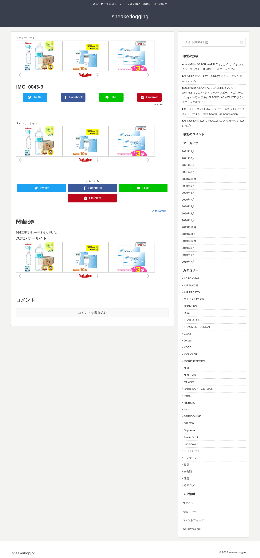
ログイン (188, 503)
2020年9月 (188, 185)
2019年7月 (188, 261)
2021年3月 (188, 171)
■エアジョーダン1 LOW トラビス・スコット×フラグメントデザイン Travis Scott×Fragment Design (213, 111)
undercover (191, 443)
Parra (187, 395)
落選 (186, 478)
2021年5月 (188, 165)
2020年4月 (188, 213)
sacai (187, 409)
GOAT (187, 333)
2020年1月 (188, 220)
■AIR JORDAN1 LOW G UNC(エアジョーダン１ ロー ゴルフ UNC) (213, 78)
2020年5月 (188, 206)
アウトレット (192, 450)
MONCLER (190, 354)
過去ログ (189, 485)
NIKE (187, 368)
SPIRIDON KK (192, 416)
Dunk (187, 312)
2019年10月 (189, 240)
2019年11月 (189, 234)
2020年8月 (188, 192)
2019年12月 (189, 227)
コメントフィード (193, 520)
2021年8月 (188, 158)
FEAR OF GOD (193, 319)
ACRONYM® (191, 278)
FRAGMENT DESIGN (197, 326)
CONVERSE (191, 306)
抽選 (186, 464)
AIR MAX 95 (191, 285)
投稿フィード (191, 511)
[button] (241, 42)
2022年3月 (188, 151)
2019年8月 (188, 254)
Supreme (189, 430)
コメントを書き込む (92, 313)
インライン (190, 457)
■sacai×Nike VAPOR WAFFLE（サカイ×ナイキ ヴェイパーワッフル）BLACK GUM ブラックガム (213, 67)
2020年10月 (189, 179)
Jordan (188, 340)
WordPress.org (192, 528)
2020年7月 (188, 199)
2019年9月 (188, 247)
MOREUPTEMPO (194, 361)
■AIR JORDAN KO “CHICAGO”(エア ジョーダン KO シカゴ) (213, 123)
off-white (189, 381)
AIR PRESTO (192, 292)
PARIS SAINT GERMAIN (198, 388)
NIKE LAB (190, 375)
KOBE (187, 347)
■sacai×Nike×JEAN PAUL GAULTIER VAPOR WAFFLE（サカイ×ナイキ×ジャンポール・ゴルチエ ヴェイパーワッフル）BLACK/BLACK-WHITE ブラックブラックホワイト (214, 95)
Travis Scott (191, 437)
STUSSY (189, 423)
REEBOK (189, 402)
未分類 (188, 471)
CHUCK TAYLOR (194, 299)
